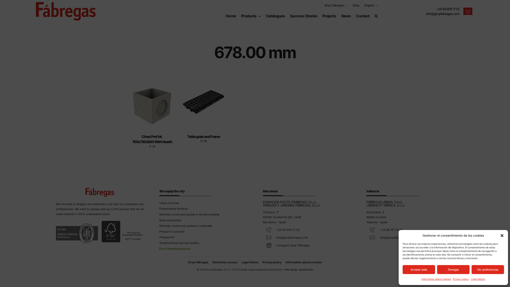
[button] (502, 236)
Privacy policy (461, 279)
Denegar (453, 269)
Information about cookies (436, 279)
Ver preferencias (487, 269)
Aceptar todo (419, 269)
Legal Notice (478, 279)
